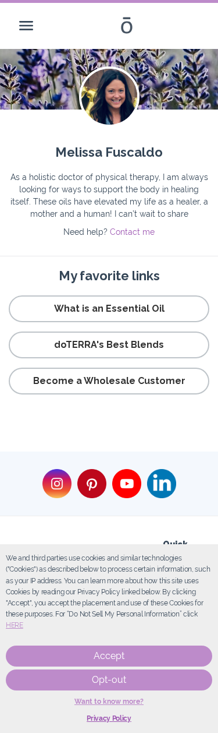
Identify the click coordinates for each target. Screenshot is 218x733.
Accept (109, 655)
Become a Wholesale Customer (109, 380)
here (14, 625)
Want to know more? (109, 701)
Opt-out (109, 679)
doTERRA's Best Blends (109, 344)
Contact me (132, 232)
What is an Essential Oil (109, 308)
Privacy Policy (109, 718)
